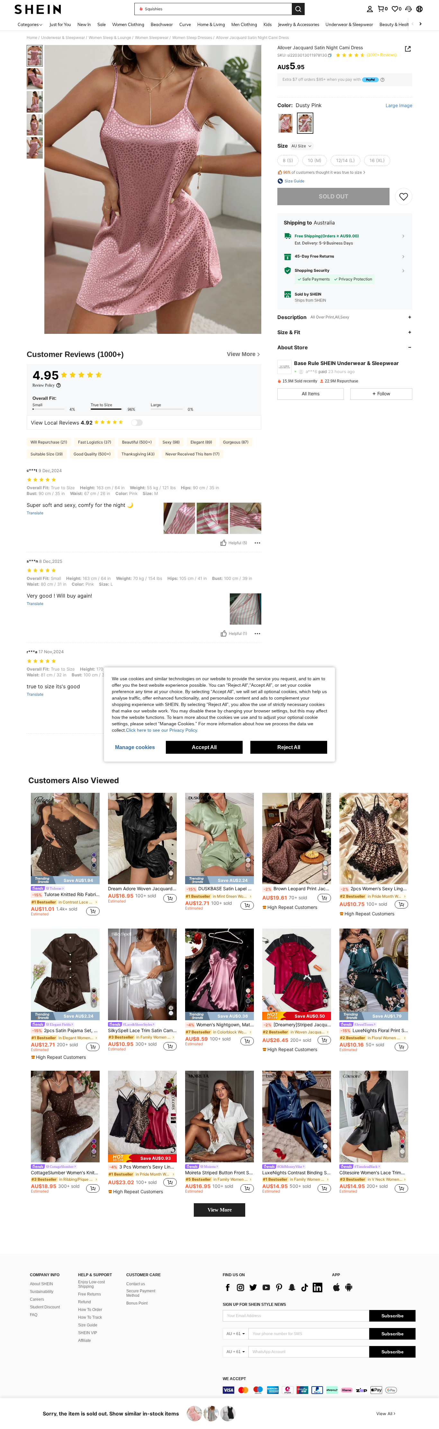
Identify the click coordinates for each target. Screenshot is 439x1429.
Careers (37, 1299)
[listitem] (65, 855)
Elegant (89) (201, 442)
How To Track (90, 1317)
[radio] (285, 123)
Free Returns (89, 1294)
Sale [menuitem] (101, 24)
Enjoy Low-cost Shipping (91, 1284)
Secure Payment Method (140, 1293)
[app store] (336, 1290)
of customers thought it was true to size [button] (322, 172)
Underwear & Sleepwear (63, 37)
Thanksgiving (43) (138, 454)
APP (336, 1275)
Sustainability (41, 1291)
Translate (35, 513)
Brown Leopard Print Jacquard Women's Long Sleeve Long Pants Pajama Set (297, 888)
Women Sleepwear (151, 37)
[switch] (137, 422)
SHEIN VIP (87, 1333)
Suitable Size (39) (47, 454)
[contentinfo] (319, 1390)
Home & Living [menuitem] (211, 24)
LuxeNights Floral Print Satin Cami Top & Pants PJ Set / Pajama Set (374, 1030)
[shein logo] (37, 9)
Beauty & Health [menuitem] (396, 24)
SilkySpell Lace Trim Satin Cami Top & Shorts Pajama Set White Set (142, 1030)
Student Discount (45, 1307)
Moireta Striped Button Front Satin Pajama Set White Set (219, 1172)
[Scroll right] (420, 24)
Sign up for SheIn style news (254, 1304)
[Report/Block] (257, 543)
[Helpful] (223, 543)
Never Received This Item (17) (193, 454)
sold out (333, 196)
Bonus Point (137, 1303)
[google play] (348, 1290)
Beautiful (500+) (137, 442)
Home (32, 37)
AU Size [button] (298, 145)
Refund (84, 1302)
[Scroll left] (412, 24)
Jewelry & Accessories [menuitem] (298, 24)
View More (220, 1210)
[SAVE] (403, 196)
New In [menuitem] (84, 24)
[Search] (298, 9)
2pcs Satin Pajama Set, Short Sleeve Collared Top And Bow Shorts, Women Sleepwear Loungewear (66, 1030)
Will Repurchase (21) (49, 442)
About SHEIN (41, 1284)
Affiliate (84, 1340)
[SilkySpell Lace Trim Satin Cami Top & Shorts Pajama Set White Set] (142, 974)
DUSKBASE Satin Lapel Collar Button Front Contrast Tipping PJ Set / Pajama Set (220, 888)
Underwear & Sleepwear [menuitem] (349, 24)
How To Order (90, 1309)
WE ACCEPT (234, 1379)
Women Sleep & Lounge (110, 37)
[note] (65, 880)
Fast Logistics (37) (94, 442)
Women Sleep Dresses (192, 37)
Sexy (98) (171, 442)
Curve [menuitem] (185, 24)
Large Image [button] (399, 105)
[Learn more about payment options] (382, 79)
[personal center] (370, 9)
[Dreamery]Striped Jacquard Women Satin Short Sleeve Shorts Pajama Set (297, 1024)
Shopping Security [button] (312, 270)
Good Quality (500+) (92, 454)
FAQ (33, 1315)
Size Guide (87, 1325)
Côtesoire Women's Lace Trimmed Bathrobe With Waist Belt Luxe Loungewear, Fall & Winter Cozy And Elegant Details (373, 1172)
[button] (408, 9)
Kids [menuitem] (268, 24)
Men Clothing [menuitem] (244, 24)
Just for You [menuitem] (60, 24)
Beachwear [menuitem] (162, 24)
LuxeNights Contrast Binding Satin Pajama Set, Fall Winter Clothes (296, 1172)
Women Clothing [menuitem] (128, 24)
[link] (382, 9)
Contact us (135, 1284)
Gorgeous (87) (235, 442)
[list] (274, 1287)
